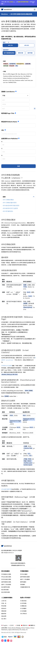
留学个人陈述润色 (6, 584)
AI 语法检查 (23, 601)
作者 (3, 95)
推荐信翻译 (23, 582)
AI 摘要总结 (23, 606)
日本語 (18, 625)
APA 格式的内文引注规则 (10, 208)
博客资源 (3, 611)
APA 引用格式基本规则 (9, 203)
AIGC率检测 (23, 613)
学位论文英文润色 (6, 577)
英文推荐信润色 (5, 587)
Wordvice (4, 14)
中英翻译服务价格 (25, 587)
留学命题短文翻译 (25, 577)
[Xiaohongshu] (8, 641)
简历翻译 (22, 584)
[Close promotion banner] (33, 3)
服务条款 (3, 613)
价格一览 (3, 603)
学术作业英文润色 (6, 579)
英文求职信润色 (5, 592)
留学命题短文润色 (6, 582)
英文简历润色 (5, 589)
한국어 (12, 625)
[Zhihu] (5, 641)
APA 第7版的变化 (8, 211)
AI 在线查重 (23, 611)
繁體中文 (32, 625)
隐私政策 (3, 616)
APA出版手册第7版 (6, 489)
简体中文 (25, 625)
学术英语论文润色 (6, 574)
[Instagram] (2, 641)
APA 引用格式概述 (8, 200)
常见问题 (3, 606)
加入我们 (3, 619)
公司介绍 (3, 601)
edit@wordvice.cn (8, 552)
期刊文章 (20, 53)
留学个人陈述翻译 (25, 579)
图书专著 (30, 53)
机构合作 (3, 608)
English (5, 625)
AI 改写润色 (23, 603)
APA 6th (26, 45)
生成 (18, 166)
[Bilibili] (11, 641)
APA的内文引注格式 (6, 365)
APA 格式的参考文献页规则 (11, 205)
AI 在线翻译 (23, 608)
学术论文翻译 (23, 574)
